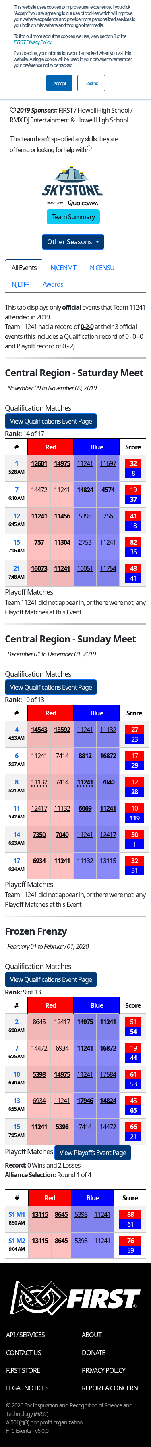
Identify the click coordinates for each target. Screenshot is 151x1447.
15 (16, 542)
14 (16, 834)
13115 (108, 860)
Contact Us (23, 1352)
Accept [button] (59, 83)
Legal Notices (27, 1388)
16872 (108, 755)
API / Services (25, 1334)
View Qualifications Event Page (51, 421)
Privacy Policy (32, 41)
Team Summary (73, 216)
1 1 (16, 1214)
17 (16, 860)
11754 (108, 568)
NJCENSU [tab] (102, 267)
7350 (39, 834)
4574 (107, 489)
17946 (85, 1100)
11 (16, 808)
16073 (39, 568)
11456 (62, 516)
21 (16, 568)
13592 (62, 729)
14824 (85, 489)
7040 (107, 782)
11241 (85, 463)
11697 (108, 463)
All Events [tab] (24, 267)
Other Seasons (70, 241)
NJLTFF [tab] (20, 284)
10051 (85, 568)
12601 (39, 463)
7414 (62, 755)
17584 (108, 1074)
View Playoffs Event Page (93, 1152)
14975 (62, 463)
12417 (39, 808)
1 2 (16, 1240)
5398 (85, 516)
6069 (85, 808)
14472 (39, 489)
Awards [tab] (53, 284)
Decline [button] (91, 83)
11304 (62, 542)
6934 (39, 860)
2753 (85, 542)
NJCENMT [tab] (63, 267)
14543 (39, 729)
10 (16, 1074)
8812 (85, 755)
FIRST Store (23, 1370)
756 (108, 516)
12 (16, 516)
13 (16, 1100)
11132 (108, 729)
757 (39, 542)
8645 (39, 1021)
